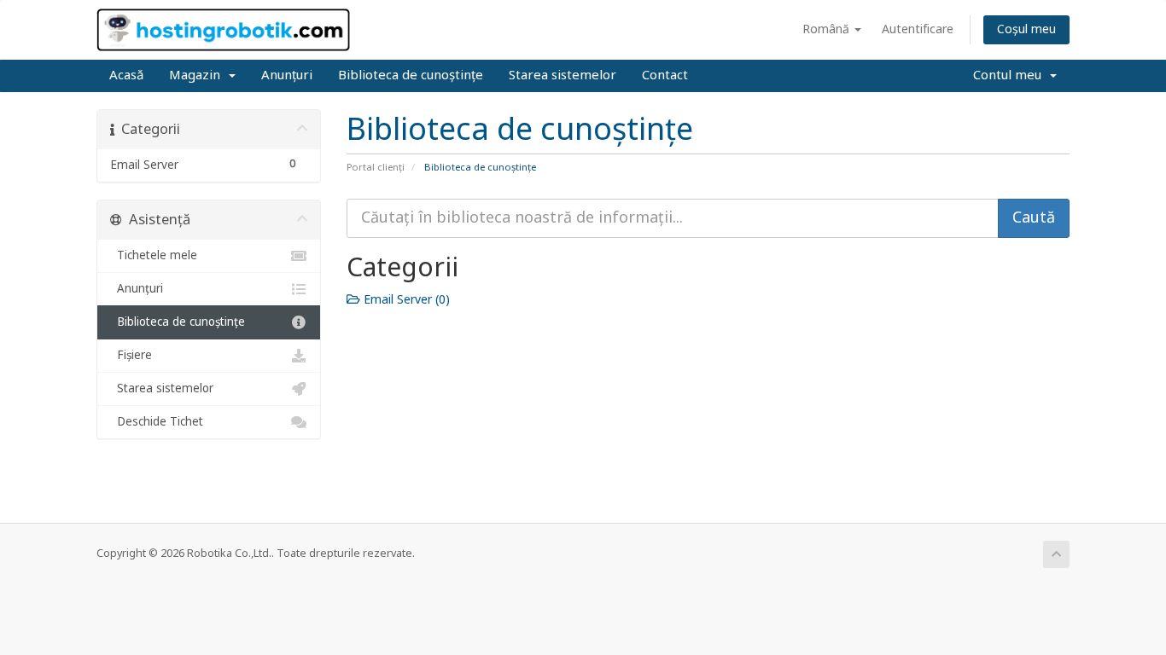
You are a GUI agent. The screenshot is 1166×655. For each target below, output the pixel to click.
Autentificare (917, 29)
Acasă (126, 75)
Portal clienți (376, 167)
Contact (665, 75)
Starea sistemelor (562, 75)
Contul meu (1010, 75)
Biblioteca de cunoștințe (410, 75)
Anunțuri (286, 75)
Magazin (198, 75)
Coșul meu (1026, 29)
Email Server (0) (405, 300)
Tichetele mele (153, 255)
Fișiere (131, 355)
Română (827, 29)
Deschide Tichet (156, 422)
